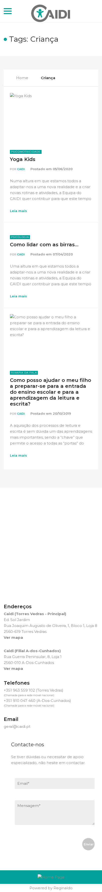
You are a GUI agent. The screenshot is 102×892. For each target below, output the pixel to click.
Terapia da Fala (24, 372)
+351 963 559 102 (19, 690)
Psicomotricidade (26, 151)
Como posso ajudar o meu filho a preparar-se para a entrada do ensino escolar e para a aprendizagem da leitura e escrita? (50, 392)
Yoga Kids (22, 159)
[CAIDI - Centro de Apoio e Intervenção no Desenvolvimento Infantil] (51, 11)
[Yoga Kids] (51, 118)
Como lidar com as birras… (44, 245)
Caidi (21, 169)
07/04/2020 (63, 254)
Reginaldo (63, 888)
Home (22, 77)
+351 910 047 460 (19, 700)
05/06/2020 (63, 169)
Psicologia (20, 237)
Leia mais (18, 211)
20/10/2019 (62, 413)
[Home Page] (51, 877)
